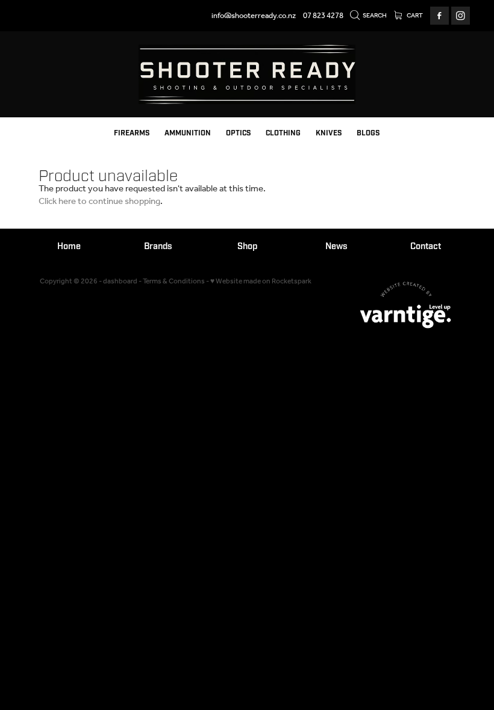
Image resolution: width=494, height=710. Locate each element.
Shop (247, 246)
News (336, 246)
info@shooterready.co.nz (253, 15)
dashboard (120, 281)
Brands (158, 246)
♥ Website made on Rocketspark (260, 281)
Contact (425, 246)
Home (69, 246)
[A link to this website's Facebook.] (439, 16)
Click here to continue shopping (99, 201)
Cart (414, 16)
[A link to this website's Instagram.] (460, 16)
